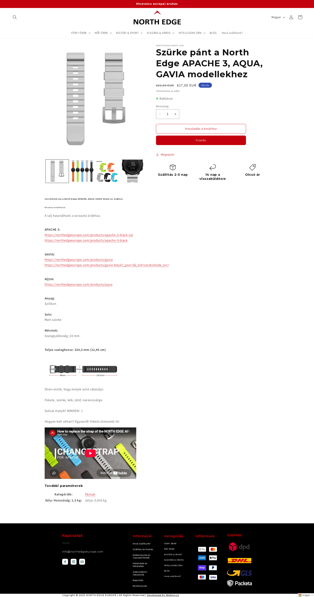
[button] (14, 17)
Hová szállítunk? (142, 543)
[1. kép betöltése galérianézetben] (57, 171)
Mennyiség (162, 106)
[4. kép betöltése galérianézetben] (132, 171)
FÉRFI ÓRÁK (170, 543)
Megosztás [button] (167, 154)
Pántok (90, 494)
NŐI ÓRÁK (169, 549)
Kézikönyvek (140, 586)
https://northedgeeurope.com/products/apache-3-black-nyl (89, 235)
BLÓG (167, 571)
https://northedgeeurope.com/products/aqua (79, 284)
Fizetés (201, 140)
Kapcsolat (138, 580)
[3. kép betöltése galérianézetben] (107, 171)
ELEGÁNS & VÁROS (173, 560)
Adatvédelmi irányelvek (140, 573)
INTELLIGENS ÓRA (173, 565)
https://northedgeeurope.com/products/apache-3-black (86, 240)
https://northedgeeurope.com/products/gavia (79, 259)
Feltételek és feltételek (140, 564)
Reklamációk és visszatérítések (141, 556)
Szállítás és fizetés (143, 549)
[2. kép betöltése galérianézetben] (82, 171)
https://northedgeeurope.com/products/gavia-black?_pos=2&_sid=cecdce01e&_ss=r (107, 265)
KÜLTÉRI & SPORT (173, 554)
